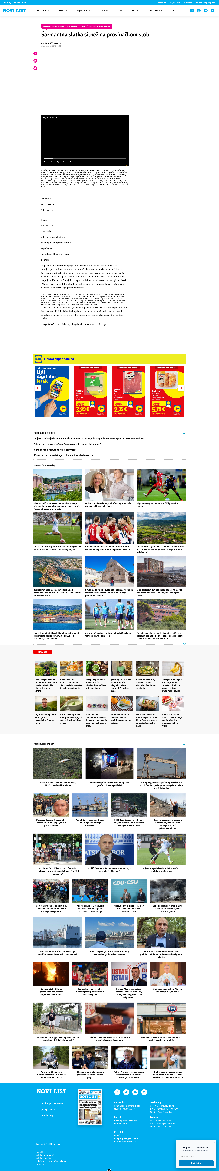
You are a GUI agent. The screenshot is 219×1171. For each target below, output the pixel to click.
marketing (47, 1115)
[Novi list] (14, 10)
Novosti (63, 10)
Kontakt (39, 1152)
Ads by (123, 165)
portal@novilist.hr (129, 1120)
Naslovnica (43, 10)
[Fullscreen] (125, 161)
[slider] (85, 158)
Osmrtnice (161, 3)
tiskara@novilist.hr (166, 1124)
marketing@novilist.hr (167, 1109)
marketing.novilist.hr (164, 1106)
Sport (105, 10)
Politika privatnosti (45, 1155)
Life (120, 10)
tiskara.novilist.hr (163, 1120)
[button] (181, 388)
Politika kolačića (43, 1158)
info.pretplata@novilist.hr (126, 1138)
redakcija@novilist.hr (131, 1106)
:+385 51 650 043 (129, 1141)
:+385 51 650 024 (165, 1127)
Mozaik (136, 10)
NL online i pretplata (205, 3)
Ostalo (175, 10)
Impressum (41, 1164)
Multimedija (155, 10)
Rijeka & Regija (85, 10)
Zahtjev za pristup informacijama (51, 1161)
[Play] (44, 161)
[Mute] (57, 161)
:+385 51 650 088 (165, 1112)
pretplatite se (48, 1109)
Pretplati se (196, 1163)
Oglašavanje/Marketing (181, 3)
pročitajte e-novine (52, 1103)
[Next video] (51, 161)
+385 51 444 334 (129, 1124)
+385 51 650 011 (128, 1109)
